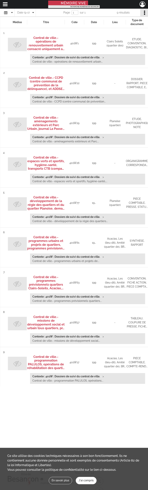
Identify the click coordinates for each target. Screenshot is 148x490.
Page (66, 12)
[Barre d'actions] (144, 12)
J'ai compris (86, 480)
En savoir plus (60, 480)
